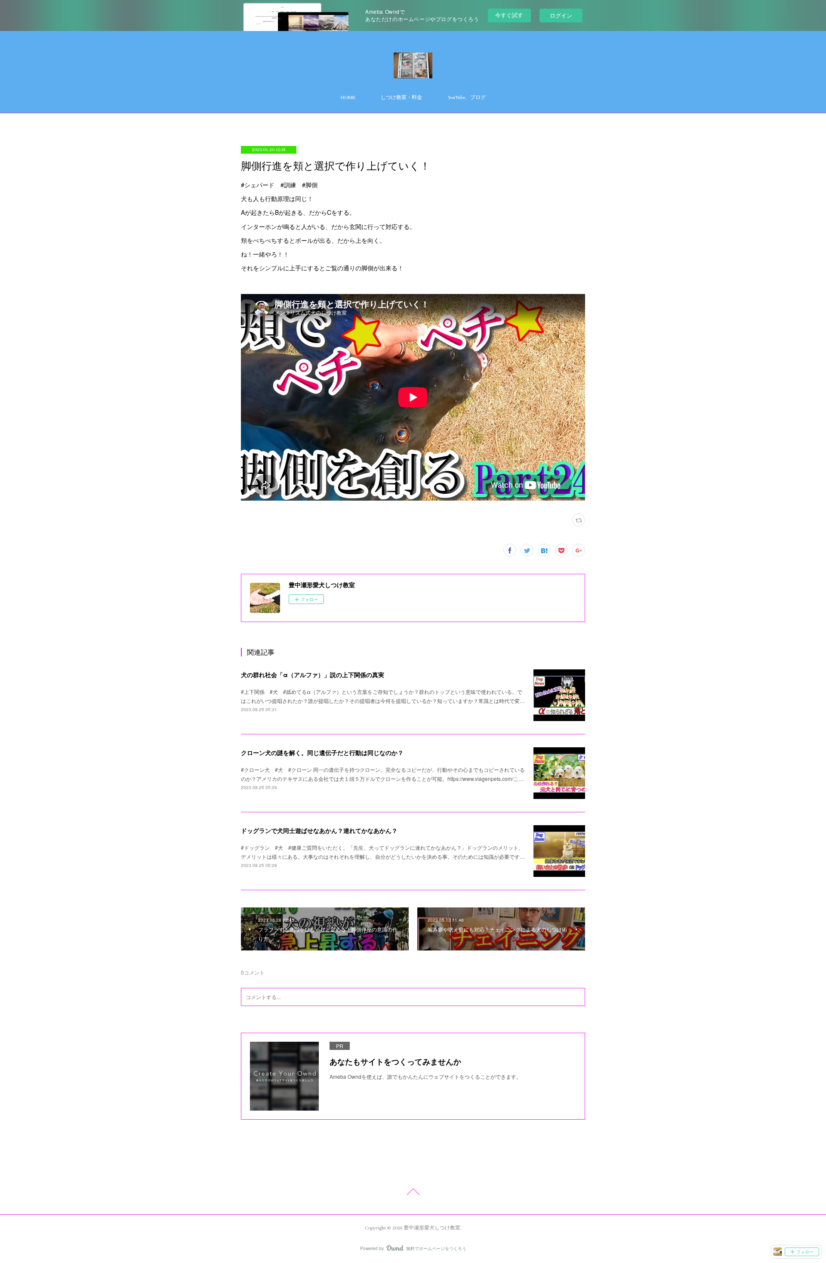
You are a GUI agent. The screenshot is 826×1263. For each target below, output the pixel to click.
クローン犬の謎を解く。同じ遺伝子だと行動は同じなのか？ (322, 752)
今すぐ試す (509, 15)
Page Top (413, 1193)
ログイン (561, 15)
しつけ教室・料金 (401, 97)
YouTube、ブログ (467, 97)
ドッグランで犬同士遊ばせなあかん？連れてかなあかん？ (319, 830)
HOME (348, 97)
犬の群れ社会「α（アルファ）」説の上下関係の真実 (312, 674)
